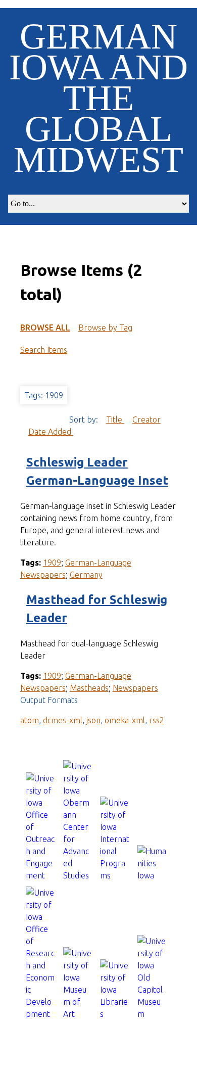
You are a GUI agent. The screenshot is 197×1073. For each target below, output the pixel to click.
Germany (86, 574)
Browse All (45, 327)
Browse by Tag (105, 327)
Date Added (50, 431)
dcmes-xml (62, 720)
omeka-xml (125, 720)
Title (115, 419)
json (93, 720)
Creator (146, 419)
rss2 (156, 720)
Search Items (43, 349)
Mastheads (89, 687)
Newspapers (135, 687)
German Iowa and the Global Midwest (98, 98)
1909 (52, 562)
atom (29, 720)
